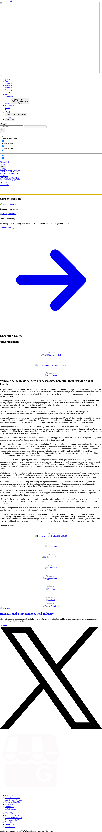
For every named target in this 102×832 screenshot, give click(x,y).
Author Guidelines (12, 798)
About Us (9, 795)
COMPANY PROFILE (9, 178)
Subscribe (9, 804)
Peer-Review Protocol (13, 800)
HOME (3, 169)
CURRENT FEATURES (10, 171)
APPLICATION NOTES (10, 180)
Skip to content (6, 1)
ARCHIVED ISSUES (9, 173)
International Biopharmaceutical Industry (27, 613)
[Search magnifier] (2, 130)
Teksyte (59, 831)
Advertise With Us (12, 802)
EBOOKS (4, 182)
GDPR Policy (10, 809)
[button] (7, 525)
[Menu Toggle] (1, 75)
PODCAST (4, 185)
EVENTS (4, 176)
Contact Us (9, 807)
